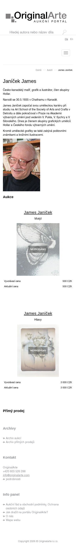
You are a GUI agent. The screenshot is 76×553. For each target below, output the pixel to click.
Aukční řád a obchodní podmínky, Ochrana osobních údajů (32, 506)
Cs (66, 39)
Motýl (38, 218)
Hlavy (38, 319)
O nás (9, 516)
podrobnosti (13, 479)
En (71, 39)
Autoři (49, 70)
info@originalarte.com (16, 475)
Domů (38, 70)
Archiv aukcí (13, 438)
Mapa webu (13, 520)
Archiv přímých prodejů (20, 442)
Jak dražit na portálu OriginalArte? (27, 512)
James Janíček (38, 212)
